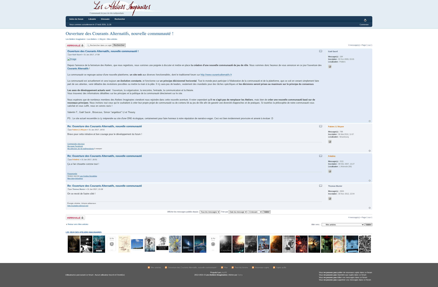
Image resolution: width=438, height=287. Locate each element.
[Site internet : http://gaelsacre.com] (330, 66)
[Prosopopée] (339, 252)
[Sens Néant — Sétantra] (73, 252)
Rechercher (120, 19)
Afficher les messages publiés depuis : (183, 212)
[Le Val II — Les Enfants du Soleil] (213, 252)
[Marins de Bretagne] (175, 252)
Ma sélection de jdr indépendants (80, 149)
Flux (226, 267)
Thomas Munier (78, 189)
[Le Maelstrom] (225, 252)
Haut (370, 121)
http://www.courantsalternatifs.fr (216, 74)
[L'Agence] (263, 252)
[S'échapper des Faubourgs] (86, 252)
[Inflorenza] (327, 252)
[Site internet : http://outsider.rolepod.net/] (330, 198)
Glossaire (105, 19)
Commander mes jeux (76, 144)
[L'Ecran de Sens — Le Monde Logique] (251, 252)
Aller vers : (315, 224)
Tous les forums (241, 267)
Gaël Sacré (77, 55)
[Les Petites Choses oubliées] (352, 252)
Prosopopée (72, 174)
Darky (240, 275)
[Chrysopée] (124, 252)
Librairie (92, 19)
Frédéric (75, 159)
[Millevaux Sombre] (99, 252)
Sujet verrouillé (72, 44)
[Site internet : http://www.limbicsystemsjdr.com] (330, 171)
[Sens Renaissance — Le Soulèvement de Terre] (276, 252)
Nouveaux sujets (262, 267)
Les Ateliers (92, 39)
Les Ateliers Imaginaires (75, 39)
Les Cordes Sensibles (88, 176)
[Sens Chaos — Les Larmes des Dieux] (301, 252)
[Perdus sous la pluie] (162, 252)
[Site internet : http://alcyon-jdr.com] (330, 141)
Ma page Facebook (75, 146)
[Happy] (137, 252)
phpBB (224, 272)
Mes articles (112, 39)
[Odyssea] (149, 252)
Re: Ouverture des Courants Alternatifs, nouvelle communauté (104, 126)
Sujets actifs (281, 267)
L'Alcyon (101, 39)
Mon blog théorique (75, 178)
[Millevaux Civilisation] (365, 252)
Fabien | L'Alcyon (79, 130)
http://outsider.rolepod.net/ (77, 206)
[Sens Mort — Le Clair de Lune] (238, 252)
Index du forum (76, 19)
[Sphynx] (200, 252)
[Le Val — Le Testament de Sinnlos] (111, 252)
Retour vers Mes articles (78, 224)
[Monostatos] (314, 252)
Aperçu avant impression (366, 20)
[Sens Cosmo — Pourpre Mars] (187, 252)
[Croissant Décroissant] (259, 212)
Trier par (225, 212)
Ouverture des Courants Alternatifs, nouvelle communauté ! (119, 33)
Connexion (364, 24)
